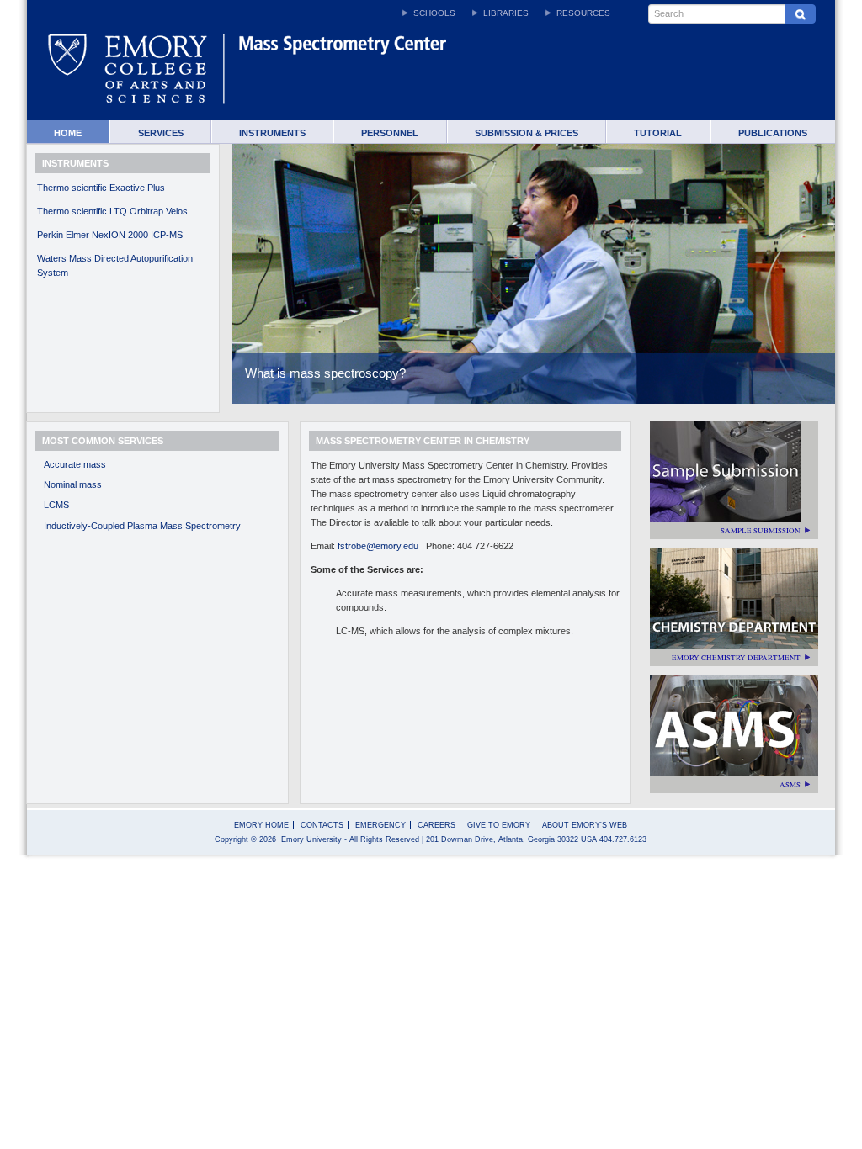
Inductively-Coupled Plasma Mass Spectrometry (142, 526)
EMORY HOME (261, 825)
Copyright (231, 839)
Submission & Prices (526, 133)
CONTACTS (322, 825)
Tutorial (658, 133)
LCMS (56, 505)
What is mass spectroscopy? (325, 373)
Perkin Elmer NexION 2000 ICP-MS (110, 235)
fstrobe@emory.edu (380, 546)
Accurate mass (75, 464)
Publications (772, 133)
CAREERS (436, 825)
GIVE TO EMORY (498, 825)
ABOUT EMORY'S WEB (584, 825)
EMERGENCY (380, 825)
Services (161, 133)
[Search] (800, 14)
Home (68, 133)
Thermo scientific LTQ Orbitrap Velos (112, 211)
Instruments (272, 133)
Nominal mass (73, 484)
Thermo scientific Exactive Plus (101, 188)
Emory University (311, 839)
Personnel (389, 133)
